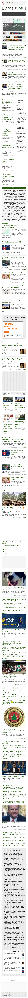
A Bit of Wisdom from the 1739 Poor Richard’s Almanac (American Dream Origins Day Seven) (12, 360)
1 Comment (24, 81)
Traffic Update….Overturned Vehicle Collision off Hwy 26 (14, 200)
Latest (6, 951)
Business (4, 43)
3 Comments (24, 355)
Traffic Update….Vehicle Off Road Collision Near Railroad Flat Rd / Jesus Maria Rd (14, 194)
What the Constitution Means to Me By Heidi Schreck (8, 161)
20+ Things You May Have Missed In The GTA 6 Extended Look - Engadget (14, 933)
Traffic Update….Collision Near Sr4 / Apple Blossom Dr (14, 211)
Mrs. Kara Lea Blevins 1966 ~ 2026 (13, 846)
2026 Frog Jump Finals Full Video (13, 688)
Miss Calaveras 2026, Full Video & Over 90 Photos (13, 691)
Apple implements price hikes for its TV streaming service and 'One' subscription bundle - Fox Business (21, 137)
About (4, 979)
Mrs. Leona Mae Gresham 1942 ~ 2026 (14, 840)
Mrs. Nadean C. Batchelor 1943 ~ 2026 (14, 838)
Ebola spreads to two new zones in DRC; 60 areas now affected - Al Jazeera (14, 940)
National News (15, 850)
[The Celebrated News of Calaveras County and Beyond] (14, 8)
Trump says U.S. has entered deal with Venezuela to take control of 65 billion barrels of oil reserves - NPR (21, 147)
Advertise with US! (19, 994)
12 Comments (24, 57)
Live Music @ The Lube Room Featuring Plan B (8, 176)
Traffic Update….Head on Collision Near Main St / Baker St (14, 191)
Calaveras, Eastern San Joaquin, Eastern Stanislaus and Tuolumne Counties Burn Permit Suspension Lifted (14, 730)
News (3, 100)
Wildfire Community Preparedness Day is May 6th (14, 742)
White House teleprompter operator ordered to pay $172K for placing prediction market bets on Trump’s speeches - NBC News (13, 883)
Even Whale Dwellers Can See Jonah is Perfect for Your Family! (14, 600)
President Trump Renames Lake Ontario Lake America (8, 147)
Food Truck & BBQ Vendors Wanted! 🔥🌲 (13, 508)
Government (5, 759)
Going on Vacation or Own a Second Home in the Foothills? (16, 61)
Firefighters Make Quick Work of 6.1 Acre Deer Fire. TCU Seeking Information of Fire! (14, 747)
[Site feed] (3, 4)
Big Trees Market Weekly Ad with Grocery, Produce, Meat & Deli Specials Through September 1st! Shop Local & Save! (7, 427)
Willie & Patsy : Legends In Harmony (12, 272)
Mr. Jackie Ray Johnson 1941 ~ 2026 (14, 843)
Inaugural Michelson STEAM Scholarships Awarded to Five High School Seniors (12, 642)
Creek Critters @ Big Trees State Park (14, 657)
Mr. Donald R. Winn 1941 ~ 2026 (13, 835)
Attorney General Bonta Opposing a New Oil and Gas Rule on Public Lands (13, 802)
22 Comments (24, 96)
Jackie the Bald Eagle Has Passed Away (14, 608)
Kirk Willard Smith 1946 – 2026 (7, 103)
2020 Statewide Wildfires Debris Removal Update (12, 757)
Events (8, 979)
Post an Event (14, 979)
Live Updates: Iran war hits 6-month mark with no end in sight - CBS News (13, 899)
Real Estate (5, 490)
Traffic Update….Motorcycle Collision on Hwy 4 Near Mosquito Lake (14, 220)
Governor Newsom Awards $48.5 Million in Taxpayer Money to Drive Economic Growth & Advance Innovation (14, 48)
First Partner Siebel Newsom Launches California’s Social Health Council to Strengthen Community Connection (14, 787)
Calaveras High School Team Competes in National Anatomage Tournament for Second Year (14, 648)
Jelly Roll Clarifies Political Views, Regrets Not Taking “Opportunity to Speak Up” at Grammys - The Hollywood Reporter (14, 894)
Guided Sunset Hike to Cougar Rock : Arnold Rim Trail (12, 301)
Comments (21, 951)
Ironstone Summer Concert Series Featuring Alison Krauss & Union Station (13, 286)
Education (4, 613)
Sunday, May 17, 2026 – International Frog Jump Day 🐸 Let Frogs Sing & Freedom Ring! (13, 702)
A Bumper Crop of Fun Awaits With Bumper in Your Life (14, 588)
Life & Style (5, 223)
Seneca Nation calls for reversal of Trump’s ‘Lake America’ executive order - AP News (14, 889)
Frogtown (4, 658)
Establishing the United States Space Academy (13, 776)
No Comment (24, 69)
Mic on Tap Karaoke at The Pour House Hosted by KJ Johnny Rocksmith (8, 132)
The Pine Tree (8, 992)
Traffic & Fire (14, 188)
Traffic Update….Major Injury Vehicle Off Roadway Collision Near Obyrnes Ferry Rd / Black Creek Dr (14, 203)
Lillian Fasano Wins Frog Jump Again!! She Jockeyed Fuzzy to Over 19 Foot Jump (13, 696)
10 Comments (24, 369)
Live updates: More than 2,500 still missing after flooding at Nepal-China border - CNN (21, 119)
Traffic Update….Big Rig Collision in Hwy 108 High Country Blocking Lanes (14, 214)
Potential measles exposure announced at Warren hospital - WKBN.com (14, 944)
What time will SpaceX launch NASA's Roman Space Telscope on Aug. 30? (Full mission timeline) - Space (14, 922)
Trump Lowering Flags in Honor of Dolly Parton (13, 797)
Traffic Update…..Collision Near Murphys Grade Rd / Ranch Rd (14, 197)
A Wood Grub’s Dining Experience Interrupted (13, 611)
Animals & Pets (6, 571)
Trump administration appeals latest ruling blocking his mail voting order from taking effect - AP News (14, 911)
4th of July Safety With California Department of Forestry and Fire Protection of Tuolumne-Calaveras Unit (13, 752)
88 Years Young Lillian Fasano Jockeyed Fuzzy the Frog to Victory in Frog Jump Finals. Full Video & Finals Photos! (14, 676)
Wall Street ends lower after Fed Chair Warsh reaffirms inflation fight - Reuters (14, 907)
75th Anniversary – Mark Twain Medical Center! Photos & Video (17, 73)
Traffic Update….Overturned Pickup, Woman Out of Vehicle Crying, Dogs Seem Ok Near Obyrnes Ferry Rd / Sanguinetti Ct (14, 207)
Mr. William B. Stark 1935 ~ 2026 (11, 545)
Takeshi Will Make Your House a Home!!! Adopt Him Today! (12, 604)
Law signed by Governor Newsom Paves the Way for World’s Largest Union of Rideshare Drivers (12, 87)
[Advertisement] (13, 380)
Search (23, 4)
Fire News (4, 704)
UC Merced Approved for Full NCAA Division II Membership (14, 630)
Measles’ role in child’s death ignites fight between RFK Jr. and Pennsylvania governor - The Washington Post (21, 109)
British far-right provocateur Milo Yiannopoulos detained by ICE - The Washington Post (21, 128)
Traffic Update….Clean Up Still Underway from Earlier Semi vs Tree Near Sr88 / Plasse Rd (14, 217)
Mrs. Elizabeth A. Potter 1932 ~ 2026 (14, 832)
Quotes (4, 341)
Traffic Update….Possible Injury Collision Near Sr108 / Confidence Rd (13, 26)
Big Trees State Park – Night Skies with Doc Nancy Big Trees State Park (14, 653)
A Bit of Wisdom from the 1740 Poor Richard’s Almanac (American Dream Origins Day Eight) (12, 345)
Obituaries (4, 804)
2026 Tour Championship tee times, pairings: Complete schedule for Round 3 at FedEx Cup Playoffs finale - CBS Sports (14, 916)
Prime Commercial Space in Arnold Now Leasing (12, 542)
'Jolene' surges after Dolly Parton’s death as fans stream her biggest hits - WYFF (14, 936)
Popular (14, 951)
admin (10, 57)
